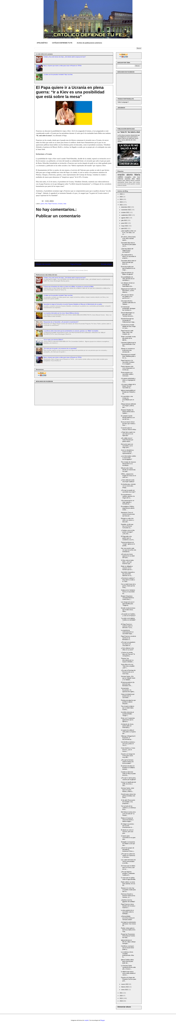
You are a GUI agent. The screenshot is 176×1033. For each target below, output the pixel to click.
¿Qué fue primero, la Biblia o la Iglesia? (127, 273)
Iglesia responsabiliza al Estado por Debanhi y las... (128, 392)
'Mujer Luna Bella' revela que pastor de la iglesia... (128, 338)
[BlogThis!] (47, 201)
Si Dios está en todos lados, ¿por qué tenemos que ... (127, 561)
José (138, 177)
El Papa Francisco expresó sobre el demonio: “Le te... (127, 625)
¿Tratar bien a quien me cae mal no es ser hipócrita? (128, 433)
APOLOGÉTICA (42, 43)
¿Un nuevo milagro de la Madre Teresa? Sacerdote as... (128, 386)
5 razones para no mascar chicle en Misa (128, 428)
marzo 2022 (125, 984)
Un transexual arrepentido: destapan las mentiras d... (128, 308)
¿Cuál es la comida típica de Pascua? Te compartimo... (128, 654)
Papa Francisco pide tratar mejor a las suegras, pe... (127, 332)
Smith (134, 182)
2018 (121, 1001)
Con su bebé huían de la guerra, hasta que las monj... (128, 585)
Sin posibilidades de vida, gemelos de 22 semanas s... (127, 278)
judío (123, 180)
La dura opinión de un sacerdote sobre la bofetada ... (127, 911)
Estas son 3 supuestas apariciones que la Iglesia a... (128, 719)
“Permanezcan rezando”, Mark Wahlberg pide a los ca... (128, 356)
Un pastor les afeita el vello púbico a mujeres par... (128, 731)
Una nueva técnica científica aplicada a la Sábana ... (128, 302)
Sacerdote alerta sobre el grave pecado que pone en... (128, 262)
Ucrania (60, 203)
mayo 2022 (124, 226)
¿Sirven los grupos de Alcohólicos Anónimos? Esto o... (127, 849)
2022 (121, 205)
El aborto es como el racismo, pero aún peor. (127, 831)
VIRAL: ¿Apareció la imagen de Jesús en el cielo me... (128, 475)
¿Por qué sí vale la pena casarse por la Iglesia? (128, 778)
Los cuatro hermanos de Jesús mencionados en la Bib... (128, 861)
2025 (121, 196)
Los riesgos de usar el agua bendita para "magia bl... (127, 603)
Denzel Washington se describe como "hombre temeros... (127, 314)
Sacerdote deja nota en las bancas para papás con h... (128, 244)
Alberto (128, 180)
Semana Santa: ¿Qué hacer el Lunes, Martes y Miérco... (127, 789)
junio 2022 (124, 223)
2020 (121, 995)
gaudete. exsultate (135, 184)
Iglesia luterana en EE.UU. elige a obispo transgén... (128, 941)
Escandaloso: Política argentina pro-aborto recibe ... (127, 508)
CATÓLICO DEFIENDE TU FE (62, 43)
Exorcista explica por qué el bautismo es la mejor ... (128, 268)
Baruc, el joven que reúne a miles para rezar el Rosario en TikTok (62, 65)
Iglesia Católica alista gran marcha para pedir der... (127, 961)
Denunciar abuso (124, 1007)
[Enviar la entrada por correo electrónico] (42, 201)
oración (121, 174)
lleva (130, 182)
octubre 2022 (125, 212)
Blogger (102, 1020)
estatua (120, 180)
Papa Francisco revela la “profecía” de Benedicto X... (128, 637)
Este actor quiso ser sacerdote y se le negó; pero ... (127, 445)
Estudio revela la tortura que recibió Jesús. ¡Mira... (128, 609)
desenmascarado (122, 184)
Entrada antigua (106, 264)
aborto (129, 174)
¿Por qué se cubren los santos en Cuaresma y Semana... (128, 855)
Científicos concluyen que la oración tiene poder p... (127, 947)
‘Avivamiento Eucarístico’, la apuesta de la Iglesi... (128, 689)
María (137, 174)
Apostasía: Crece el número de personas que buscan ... (128, 514)
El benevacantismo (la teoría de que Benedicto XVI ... (127, 684)
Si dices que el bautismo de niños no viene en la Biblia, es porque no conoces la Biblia (69, 286)
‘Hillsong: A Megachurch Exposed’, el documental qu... (128, 737)
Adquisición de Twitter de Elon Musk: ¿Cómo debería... (128, 290)
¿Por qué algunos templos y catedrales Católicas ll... (128, 873)
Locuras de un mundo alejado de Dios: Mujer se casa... (128, 326)
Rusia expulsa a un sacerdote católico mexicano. (127, 374)
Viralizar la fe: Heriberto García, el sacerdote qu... (128, 591)
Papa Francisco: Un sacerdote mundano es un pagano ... (127, 362)
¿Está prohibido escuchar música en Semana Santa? (128, 917)
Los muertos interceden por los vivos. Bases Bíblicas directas (61, 313)
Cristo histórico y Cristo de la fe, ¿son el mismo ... (128, 749)
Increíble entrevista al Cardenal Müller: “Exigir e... (127, 713)
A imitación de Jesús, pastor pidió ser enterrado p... (127, 725)
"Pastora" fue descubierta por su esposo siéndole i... (127, 660)
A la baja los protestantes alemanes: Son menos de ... (128, 923)
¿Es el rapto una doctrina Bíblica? (53, 339)
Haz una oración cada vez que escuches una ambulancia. (128, 549)
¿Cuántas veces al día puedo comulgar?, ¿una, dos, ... (127, 532)
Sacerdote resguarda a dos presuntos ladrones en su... (128, 573)
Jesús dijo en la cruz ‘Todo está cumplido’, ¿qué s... (128, 666)
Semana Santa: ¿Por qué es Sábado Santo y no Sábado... (128, 678)
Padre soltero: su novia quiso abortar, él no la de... (128, 883)
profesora (120, 185)
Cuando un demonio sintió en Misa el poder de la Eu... (128, 773)
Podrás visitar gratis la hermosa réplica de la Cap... (128, 929)
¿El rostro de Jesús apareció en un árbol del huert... (127, 555)
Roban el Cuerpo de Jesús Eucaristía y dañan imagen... (127, 819)
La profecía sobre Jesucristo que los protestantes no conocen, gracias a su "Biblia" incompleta (71, 331)
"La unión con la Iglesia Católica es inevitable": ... (128, 619)
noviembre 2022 (126, 209)
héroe (126, 182)
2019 (121, 998)
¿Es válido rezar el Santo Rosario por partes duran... (127, 439)
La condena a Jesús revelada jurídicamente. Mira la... (127, 954)
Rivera (132, 180)
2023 (121, 202)
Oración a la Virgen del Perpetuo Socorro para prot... (128, 979)
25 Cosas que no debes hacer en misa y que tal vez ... (128, 867)
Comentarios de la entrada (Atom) (78, 270)
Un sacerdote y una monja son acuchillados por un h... (127, 399)
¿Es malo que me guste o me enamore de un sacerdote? (60, 348)
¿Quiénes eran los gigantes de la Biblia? (128, 900)
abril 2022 (124, 228)
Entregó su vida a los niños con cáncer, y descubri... (127, 520)
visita (64, 203)
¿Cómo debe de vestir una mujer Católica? (127, 480)
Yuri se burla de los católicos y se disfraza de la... (128, 807)
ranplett (86, 1020)
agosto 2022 (125, 218)
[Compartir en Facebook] (51, 201)
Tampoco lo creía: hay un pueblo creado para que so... (128, 889)
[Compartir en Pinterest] (53, 201)
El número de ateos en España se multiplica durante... (128, 767)
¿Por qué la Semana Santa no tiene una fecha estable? (127, 761)
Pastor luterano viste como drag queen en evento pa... (128, 368)
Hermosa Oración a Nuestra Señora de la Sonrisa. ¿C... (128, 895)
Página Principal (75, 264)
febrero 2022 (125, 987)
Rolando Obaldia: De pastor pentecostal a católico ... (127, 411)
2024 (121, 199)
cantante (137, 180)
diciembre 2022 (126, 207)
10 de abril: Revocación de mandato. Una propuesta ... (128, 801)
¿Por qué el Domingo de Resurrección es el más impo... (128, 672)
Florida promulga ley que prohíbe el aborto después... (128, 701)
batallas (138, 182)
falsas (138, 179)
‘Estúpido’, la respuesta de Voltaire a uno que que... (128, 843)
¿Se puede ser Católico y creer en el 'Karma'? (128, 614)
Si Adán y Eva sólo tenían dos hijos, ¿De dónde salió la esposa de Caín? (65, 57)
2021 (121, 993)
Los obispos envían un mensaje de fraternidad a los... (127, 284)
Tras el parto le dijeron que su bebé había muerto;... (127, 707)
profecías (120, 179)
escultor (129, 184)
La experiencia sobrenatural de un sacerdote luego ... (127, 631)
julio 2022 (124, 220)
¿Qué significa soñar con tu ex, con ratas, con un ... (128, 232)
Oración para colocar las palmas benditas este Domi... (128, 795)
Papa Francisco (52, 203)
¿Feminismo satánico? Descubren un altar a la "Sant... (128, 579)
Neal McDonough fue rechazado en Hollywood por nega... (128, 320)
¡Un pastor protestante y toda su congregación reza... (128, 380)
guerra (42, 203)
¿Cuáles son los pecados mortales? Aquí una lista (58, 74)
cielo (134, 177)
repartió (124, 185)
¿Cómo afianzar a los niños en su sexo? (127, 649)
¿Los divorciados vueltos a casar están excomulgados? (128, 457)
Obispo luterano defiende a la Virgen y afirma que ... (128, 405)
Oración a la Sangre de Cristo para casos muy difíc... (128, 755)
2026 (121, 194)
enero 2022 (124, 989)
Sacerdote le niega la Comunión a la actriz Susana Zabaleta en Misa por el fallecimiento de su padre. (73, 304)
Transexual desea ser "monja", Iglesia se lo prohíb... (128, 544)
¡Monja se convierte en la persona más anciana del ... (128, 350)
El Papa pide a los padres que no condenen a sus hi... (127, 538)
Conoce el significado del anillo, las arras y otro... (128, 783)
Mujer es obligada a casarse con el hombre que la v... (127, 567)
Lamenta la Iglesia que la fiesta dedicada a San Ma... (128, 344)
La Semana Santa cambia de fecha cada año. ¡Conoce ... (128, 967)
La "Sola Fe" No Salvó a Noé (129, 132)
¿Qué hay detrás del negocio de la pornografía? (127, 250)
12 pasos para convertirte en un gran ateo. (128, 837)
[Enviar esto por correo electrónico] (46, 201)
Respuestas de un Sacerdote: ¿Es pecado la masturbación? (61, 322)
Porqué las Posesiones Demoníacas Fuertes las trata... (128, 935)
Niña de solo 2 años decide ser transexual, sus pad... (128, 469)
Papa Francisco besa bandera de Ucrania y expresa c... (128, 905)
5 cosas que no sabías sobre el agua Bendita (128, 878)
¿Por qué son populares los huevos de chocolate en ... (128, 643)
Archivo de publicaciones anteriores (89, 43)
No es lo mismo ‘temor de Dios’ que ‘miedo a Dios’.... (128, 423)
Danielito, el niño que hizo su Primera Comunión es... (127, 526)
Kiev (46, 203)
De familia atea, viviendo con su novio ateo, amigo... (128, 485)
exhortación (121, 182)
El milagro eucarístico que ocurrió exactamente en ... (127, 825)
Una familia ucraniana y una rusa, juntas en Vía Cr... (128, 743)
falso (133, 179)
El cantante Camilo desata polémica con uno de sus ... (128, 417)
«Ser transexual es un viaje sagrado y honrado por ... (127, 502)
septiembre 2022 (126, 215)
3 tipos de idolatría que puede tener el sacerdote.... (127, 695)
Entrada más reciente (43, 264)
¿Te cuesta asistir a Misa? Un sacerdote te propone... (128, 256)
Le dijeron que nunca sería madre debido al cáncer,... (128, 973)
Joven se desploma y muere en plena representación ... (127, 451)
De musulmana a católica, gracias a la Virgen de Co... (128, 496)
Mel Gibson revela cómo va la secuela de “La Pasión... (128, 813)
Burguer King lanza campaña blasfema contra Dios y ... (127, 597)
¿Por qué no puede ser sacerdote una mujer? (128, 491)
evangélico (128, 177)
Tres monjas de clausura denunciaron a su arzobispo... (128, 463)
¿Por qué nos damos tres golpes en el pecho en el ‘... (127, 296)
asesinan (127, 179)
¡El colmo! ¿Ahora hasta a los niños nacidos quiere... (128, 238)
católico (120, 177)
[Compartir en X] (49, 201)
